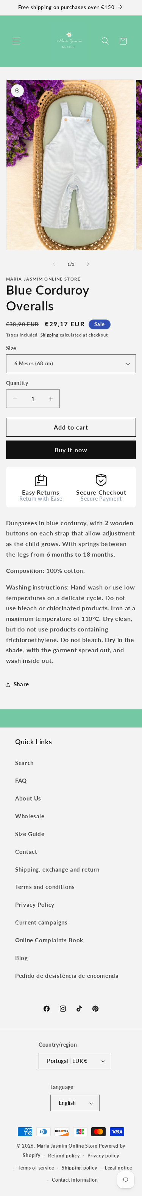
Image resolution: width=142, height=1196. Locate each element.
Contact (26, 851)
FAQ (21, 780)
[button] (16, 41)
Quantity (17, 383)
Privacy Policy (35, 904)
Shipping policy (79, 1167)
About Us (28, 798)
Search (24, 762)
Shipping (50, 335)
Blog (21, 957)
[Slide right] (88, 264)
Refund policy (64, 1155)
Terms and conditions (45, 886)
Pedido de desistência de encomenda (67, 975)
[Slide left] (53, 264)
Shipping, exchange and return (57, 869)
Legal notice (118, 1167)
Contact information (75, 1179)
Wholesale (30, 816)
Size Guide (29, 833)
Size (11, 348)
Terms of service (36, 1167)
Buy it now (71, 449)
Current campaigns (41, 922)
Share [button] (21, 684)
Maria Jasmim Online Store (67, 1145)
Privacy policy (103, 1155)
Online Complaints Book (49, 940)
